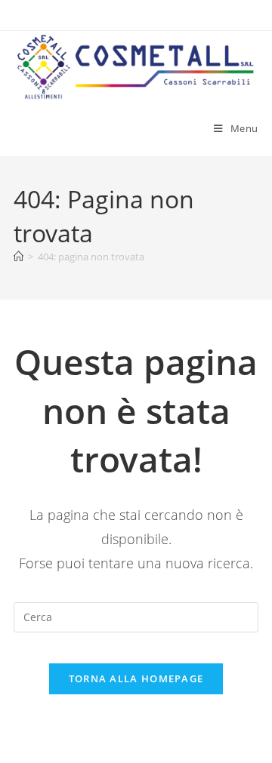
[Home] (18, 256)
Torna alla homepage (136, 678)
